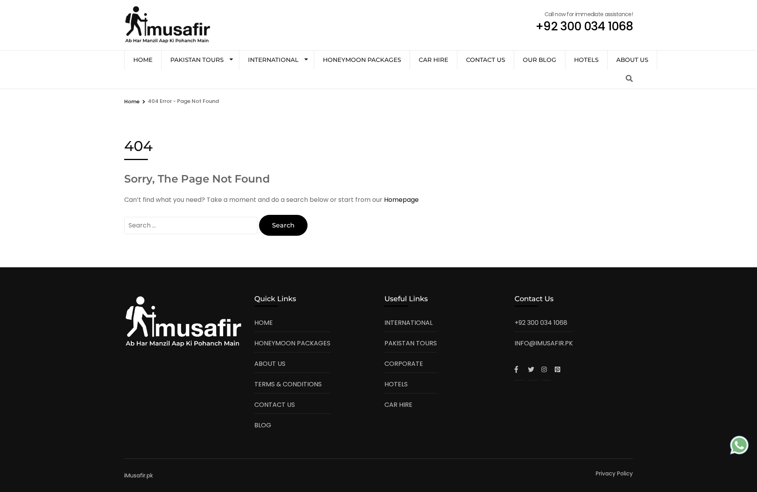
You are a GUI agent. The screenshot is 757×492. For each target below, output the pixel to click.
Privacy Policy (614, 473)
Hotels (586, 59)
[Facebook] (519, 369)
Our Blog (539, 59)
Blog (262, 425)
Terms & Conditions (288, 384)
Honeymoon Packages (362, 59)
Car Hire (433, 59)
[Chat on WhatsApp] (739, 446)
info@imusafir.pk (544, 343)
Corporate (403, 363)
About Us (632, 59)
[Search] (629, 79)
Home (263, 322)
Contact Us (485, 59)
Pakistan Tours (197, 59)
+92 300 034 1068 (541, 322)
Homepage (401, 199)
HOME (143, 59)
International (273, 59)
